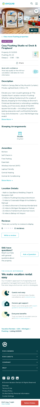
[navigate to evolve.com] (4, 344)
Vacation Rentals (8, 329)
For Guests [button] (7, 357)
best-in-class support (22, 318)
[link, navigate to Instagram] (8, 378)
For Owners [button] (8, 351)
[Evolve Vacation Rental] (8, 4)
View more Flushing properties (15, 37)
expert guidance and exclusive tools (24, 307)
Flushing (5, 331)
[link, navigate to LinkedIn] (17, 378)
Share (21, 63)
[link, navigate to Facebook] (3, 378)
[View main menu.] (36, 4)
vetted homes (30, 297)
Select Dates (29, 403)
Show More (6, 119)
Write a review (10, 235)
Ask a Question (29, 254)
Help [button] (4, 368)
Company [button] (6, 362)
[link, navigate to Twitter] (12, 378)
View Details (6, 404)
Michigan (25, 329)
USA (18, 329)
